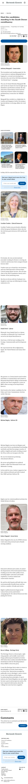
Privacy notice (17, 187)
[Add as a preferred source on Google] (13, 36)
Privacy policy (4, 743)
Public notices (4, 746)
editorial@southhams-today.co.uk (9, 781)
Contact (3, 742)
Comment (23, 725)
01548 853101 (9, 778)
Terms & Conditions (6, 740)
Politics (9, 13)
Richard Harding (5, 26)
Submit (22, 183)
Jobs (2, 745)
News (2, 13)
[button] (3, 3)
